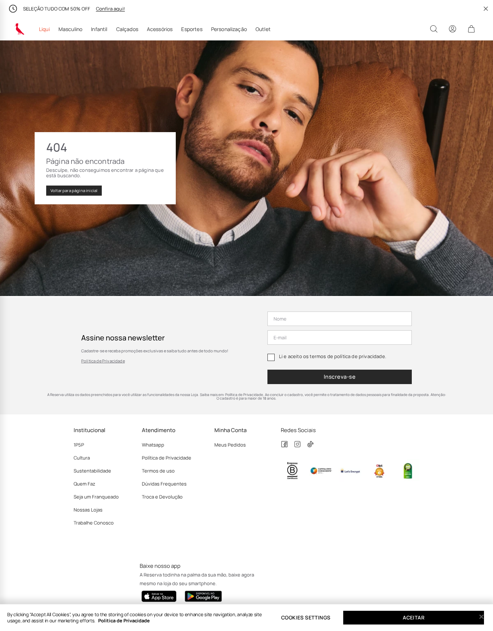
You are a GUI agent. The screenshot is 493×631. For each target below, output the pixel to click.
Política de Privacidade (103, 361)
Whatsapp (153, 444)
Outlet (263, 29)
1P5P (79, 444)
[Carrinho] (471, 29)
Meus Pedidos (230, 444)
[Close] (481, 617)
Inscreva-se (339, 376)
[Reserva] (19, 29)
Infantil (99, 29)
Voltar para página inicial (74, 190)
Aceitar (413, 617)
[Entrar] (452, 29)
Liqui (44, 29)
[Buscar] (434, 29)
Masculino (70, 29)
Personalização (229, 29)
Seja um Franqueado (96, 496)
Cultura (82, 457)
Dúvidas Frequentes (164, 483)
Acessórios (160, 29)
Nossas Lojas (88, 509)
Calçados (127, 29)
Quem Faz (84, 483)
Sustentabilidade (92, 470)
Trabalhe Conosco (94, 522)
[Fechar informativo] (486, 8)
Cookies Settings (305, 617)
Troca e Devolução (162, 496)
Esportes (191, 29)
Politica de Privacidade (124, 620)
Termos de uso (158, 470)
